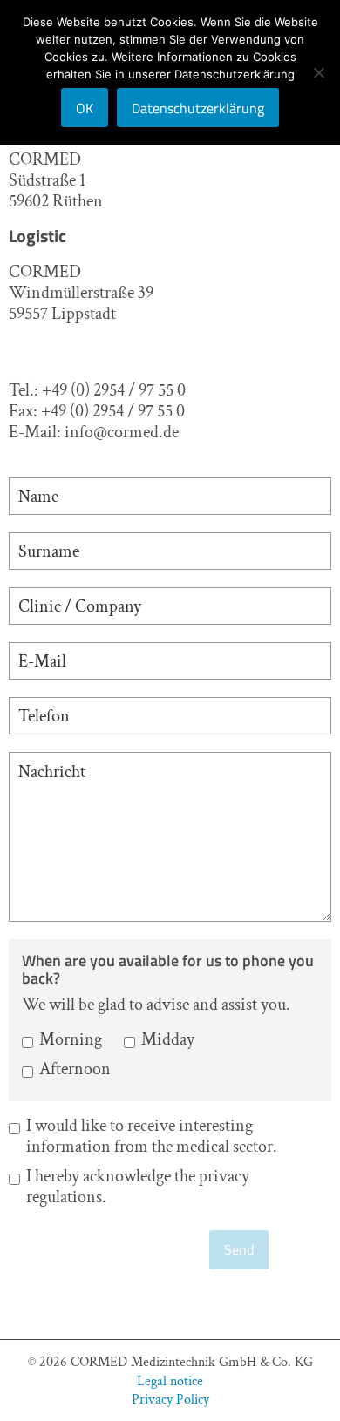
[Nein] (318, 72)
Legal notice (170, 1380)
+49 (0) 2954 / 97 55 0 (114, 390)
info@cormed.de (122, 432)
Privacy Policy (170, 1399)
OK (84, 108)
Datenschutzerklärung (198, 108)
